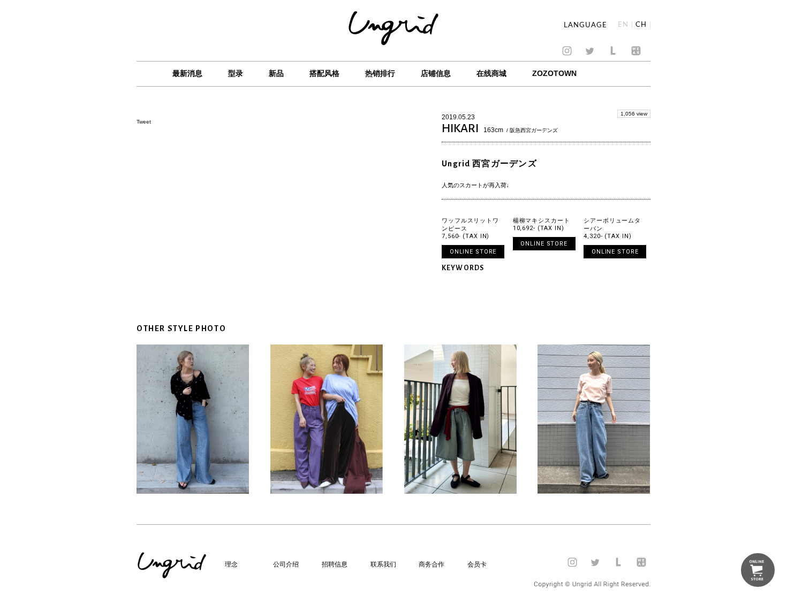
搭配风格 (324, 73)
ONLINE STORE (473, 251)
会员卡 (477, 564)
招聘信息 (334, 564)
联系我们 (383, 564)
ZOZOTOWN (554, 73)
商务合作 (431, 564)
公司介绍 (286, 564)
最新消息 (187, 73)
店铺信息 (436, 73)
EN (623, 24)
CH (641, 24)
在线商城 (491, 73)
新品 (276, 73)
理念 (231, 564)
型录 (235, 73)
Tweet (144, 122)
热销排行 (380, 73)
